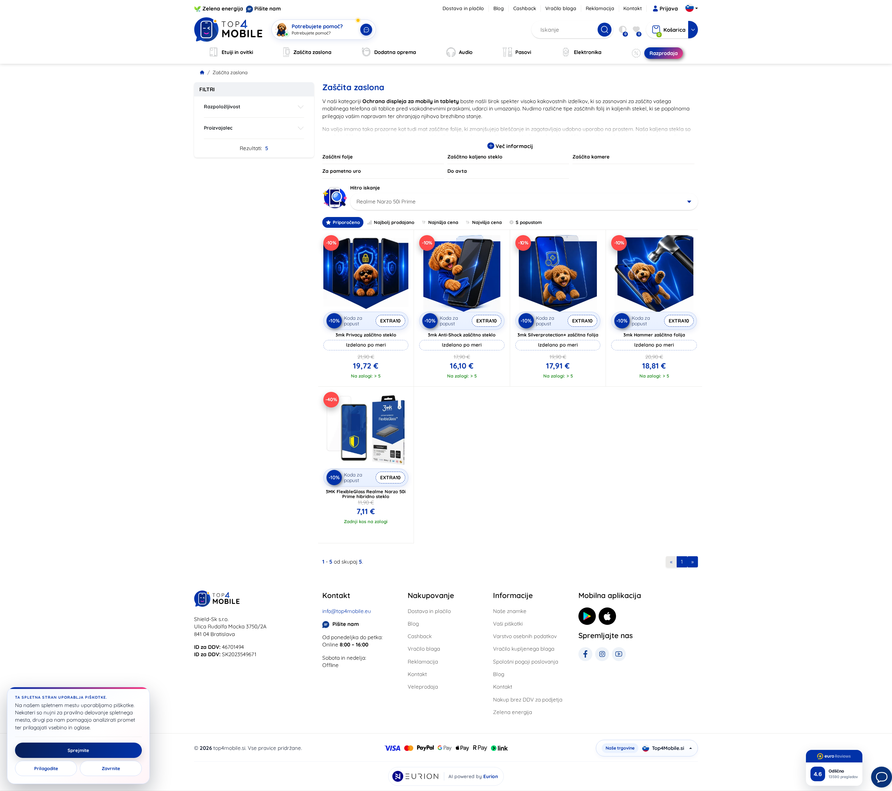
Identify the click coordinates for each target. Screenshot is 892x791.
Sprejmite (78, 750)
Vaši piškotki (508, 623)
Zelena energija (222, 8)
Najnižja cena (443, 222)
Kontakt (632, 8)
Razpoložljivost (222, 106)
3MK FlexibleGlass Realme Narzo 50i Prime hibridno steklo (366, 494)
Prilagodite (46, 768)
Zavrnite (111, 768)
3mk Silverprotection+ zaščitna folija (557, 335)
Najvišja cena (487, 222)
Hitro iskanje (365, 188)
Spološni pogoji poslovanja (525, 661)
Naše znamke (509, 611)
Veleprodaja (423, 686)
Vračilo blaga (560, 8)
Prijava (669, 8)
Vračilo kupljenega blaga (523, 648)
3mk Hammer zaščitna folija (654, 335)
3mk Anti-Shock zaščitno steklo (461, 335)
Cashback (524, 8)
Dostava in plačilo (463, 8)
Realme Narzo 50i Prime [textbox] (386, 201)
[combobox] (524, 201)
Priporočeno (346, 222)
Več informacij (513, 146)
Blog (498, 8)
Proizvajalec (218, 128)
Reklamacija (600, 8)
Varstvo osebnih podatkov (525, 636)
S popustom (529, 222)
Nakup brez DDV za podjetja (527, 699)
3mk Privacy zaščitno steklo (366, 335)
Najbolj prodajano (394, 222)
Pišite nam (267, 8)
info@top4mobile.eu (346, 611)
